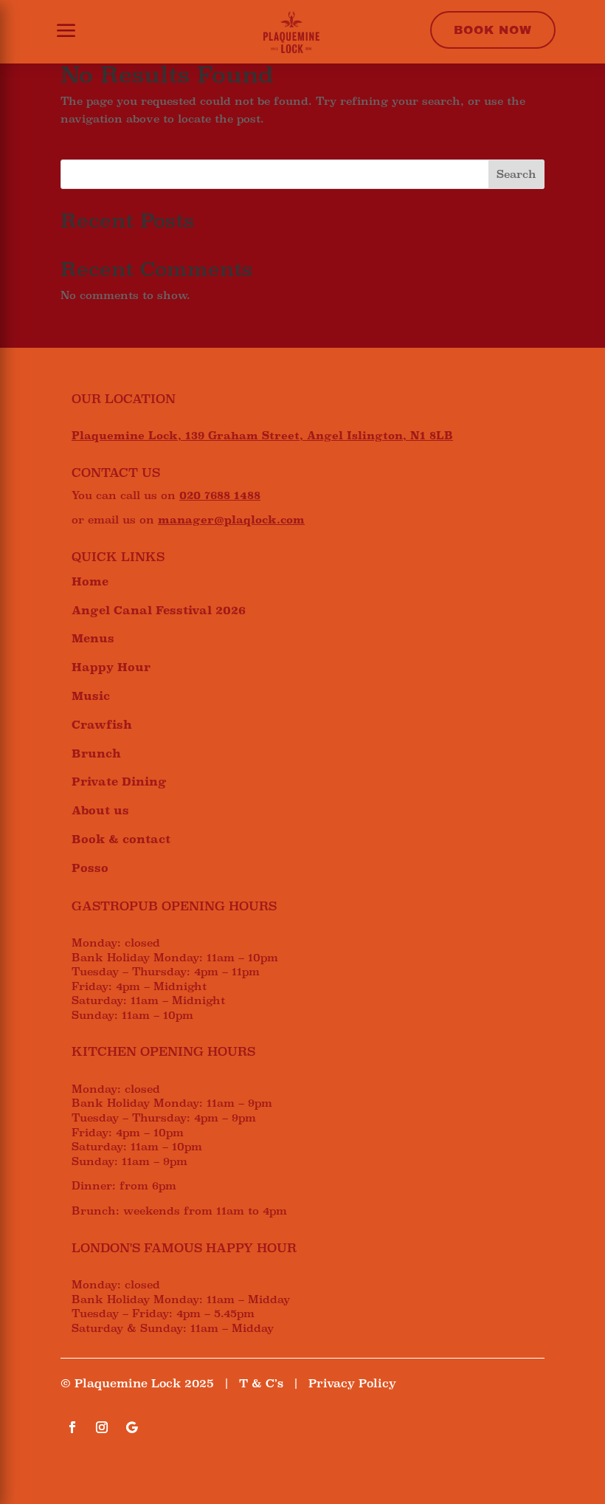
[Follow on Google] (131, 1427)
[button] (57, 32)
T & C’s (261, 1383)
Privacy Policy (352, 1383)
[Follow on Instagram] (102, 1427)
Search (516, 174)
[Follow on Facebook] (72, 1427)
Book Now (493, 30)
